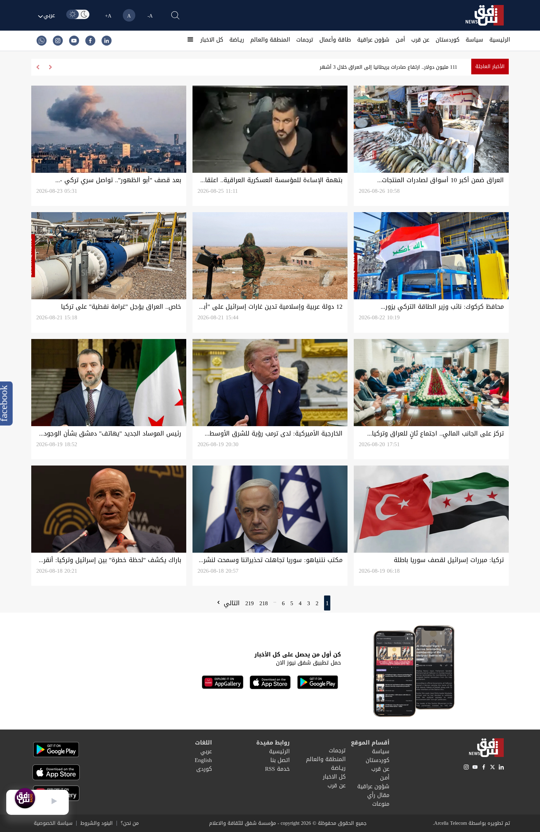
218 (263, 603)
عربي (206, 751)
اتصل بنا (280, 760)
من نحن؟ (130, 823)
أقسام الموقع (370, 742)
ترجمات (304, 39)
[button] (37, 67)
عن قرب (420, 39)
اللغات (203, 742)
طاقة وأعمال (335, 39)
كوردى (204, 769)
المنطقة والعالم (270, 39)
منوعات (380, 804)
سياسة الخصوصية (53, 823)
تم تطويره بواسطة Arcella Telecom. (471, 823)
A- (150, 16)
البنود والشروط (96, 823)
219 (249, 603)
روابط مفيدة (273, 742)
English (203, 760)
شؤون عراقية (373, 39)
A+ (108, 16)
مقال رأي (378, 795)
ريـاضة (236, 39)
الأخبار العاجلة (490, 66)
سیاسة (474, 39)
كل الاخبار (211, 39)
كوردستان (447, 39)
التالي (231, 603)
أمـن (400, 39)
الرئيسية (499, 39)
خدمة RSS (277, 769)
